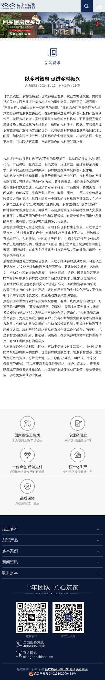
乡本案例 (10, 551)
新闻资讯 (10, 562)
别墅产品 (10, 540)
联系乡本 (10, 573)
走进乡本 (10, 529)
